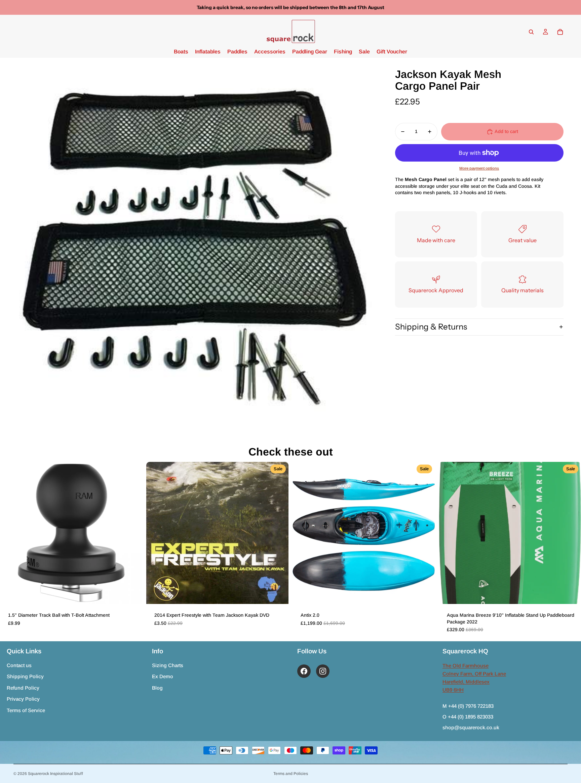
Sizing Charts (167, 665)
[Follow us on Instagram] (323, 671)
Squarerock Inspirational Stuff (55, 773)
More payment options (479, 168)
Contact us (19, 665)
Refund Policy (23, 688)
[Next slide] (132, 532)
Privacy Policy (23, 699)
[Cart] (560, 32)
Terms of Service (26, 710)
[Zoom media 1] (194, 245)
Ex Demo (162, 676)
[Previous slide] (10, 532)
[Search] (531, 32)
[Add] (132, 594)
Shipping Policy (25, 676)
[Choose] (424, 594)
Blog (157, 688)
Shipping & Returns (431, 327)
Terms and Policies (290, 773)
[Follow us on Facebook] (304, 671)
